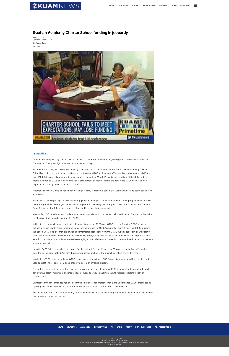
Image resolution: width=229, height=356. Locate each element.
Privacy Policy (124, 342)
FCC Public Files (113, 340)
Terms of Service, (134, 342)
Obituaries (123, 6)
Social (135, 6)
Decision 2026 (148, 6)
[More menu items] (195, 5)
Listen (174, 6)
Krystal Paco (42, 153)
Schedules (185, 6)
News (111, 6)
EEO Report (104, 340)
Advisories (85, 327)
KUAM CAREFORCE (143, 327)
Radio (119, 327)
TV (112, 327)
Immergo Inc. (118, 351)
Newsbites (72, 327)
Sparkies (163, 6)
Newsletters (100, 327)
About (129, 327)
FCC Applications (163, 327)
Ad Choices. (145, 342)
